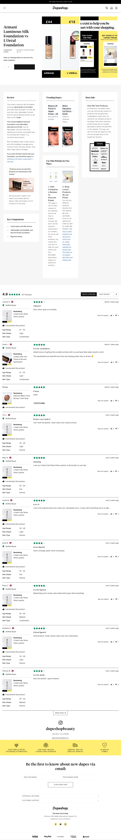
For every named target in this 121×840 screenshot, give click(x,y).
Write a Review (88, 294)
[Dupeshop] (60, 8)
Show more (59, 713)
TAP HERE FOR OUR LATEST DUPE (60, 2)
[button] (5, 8)
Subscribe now (60, 784)
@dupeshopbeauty (60, 738)
